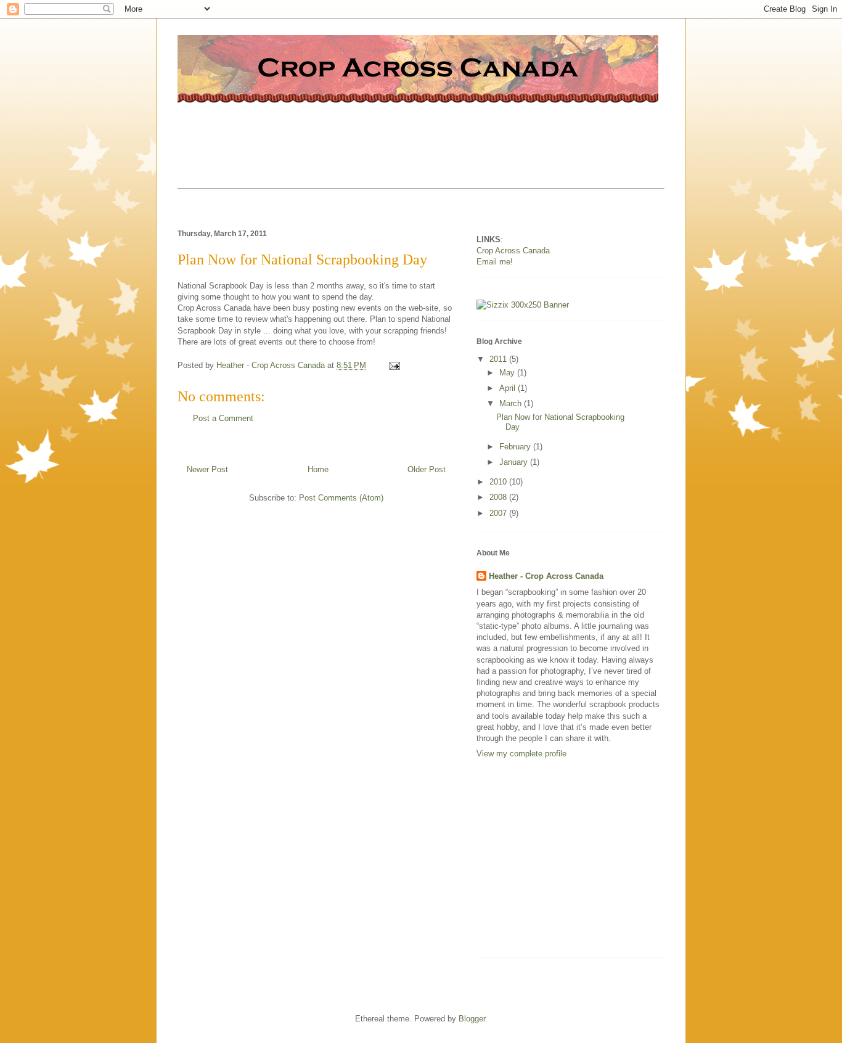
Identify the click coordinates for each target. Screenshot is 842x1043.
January (514, 462)
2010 (499, 481)
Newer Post (207, 469)
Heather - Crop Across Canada (546, 576)
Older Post (426, 469)
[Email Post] (394, 365)
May (508, 372)
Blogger (472, 1018)
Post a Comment (223, 418)
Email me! (494, 261)
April (508, 388)
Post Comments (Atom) (341, 497)
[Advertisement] (402, 138)
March (511, 403)
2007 (499, 513)
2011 (499, 359)
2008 (499, 497)
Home (318, 469)
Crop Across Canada (513, 250)
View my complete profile (521, 753)
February (516, 446)
